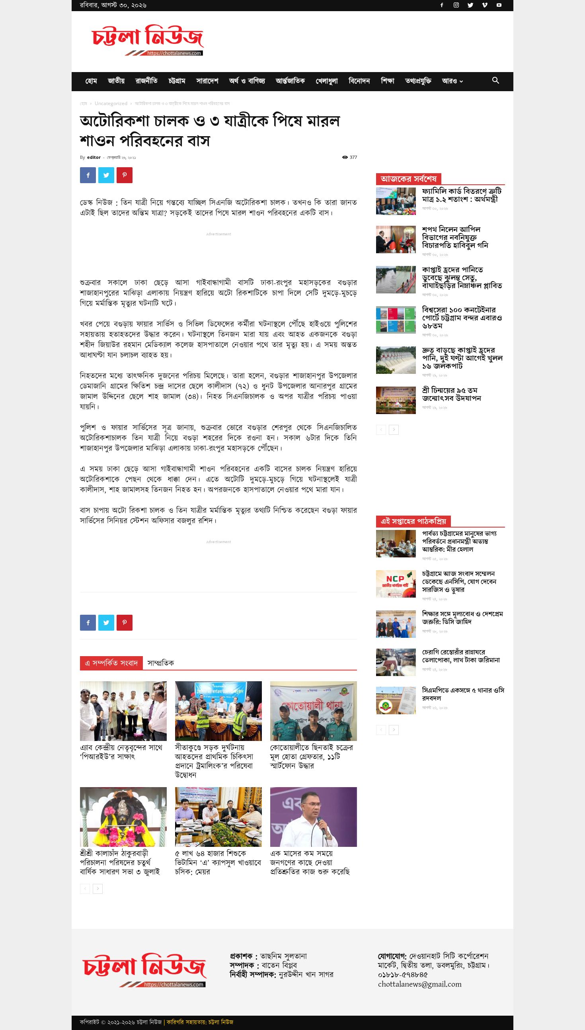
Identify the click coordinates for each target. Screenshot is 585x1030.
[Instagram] (456, 5)
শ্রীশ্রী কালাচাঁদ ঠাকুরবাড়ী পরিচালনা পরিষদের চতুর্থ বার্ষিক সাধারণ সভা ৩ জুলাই (120, 863)
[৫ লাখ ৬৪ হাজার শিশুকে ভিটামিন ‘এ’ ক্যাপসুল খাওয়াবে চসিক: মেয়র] (218, 817)
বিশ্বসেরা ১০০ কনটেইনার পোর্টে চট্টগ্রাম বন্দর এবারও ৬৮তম (462, 318)
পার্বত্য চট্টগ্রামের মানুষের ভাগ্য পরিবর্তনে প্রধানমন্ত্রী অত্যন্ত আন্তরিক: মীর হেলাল (459, 542)
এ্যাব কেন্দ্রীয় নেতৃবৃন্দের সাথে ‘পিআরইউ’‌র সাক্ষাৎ (121, 753)
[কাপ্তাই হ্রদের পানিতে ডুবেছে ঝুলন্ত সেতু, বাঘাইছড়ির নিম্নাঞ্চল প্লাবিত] (396, 279)
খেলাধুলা (327, 81)
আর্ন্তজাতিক (290, 81)
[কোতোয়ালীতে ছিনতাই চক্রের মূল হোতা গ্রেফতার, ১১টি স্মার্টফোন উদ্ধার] (313, 711)
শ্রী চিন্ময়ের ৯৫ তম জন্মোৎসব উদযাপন (451, 394)
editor (94, 157)
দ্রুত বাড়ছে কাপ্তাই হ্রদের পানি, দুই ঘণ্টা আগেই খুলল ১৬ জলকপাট (462, 358)
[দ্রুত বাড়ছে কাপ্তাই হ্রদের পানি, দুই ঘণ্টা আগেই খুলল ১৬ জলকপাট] (396, 360)
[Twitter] (470, 5)
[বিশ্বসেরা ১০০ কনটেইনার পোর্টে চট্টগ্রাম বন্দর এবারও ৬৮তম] (396, 320)
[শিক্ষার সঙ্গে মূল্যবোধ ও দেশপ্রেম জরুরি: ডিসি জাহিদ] (396, 624)
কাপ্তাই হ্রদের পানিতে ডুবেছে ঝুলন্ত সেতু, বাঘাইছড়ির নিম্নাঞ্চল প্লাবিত (462, 277)
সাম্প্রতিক (161, 663)
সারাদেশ (207, 81)
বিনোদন (359, 81)
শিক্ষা (387, 81)
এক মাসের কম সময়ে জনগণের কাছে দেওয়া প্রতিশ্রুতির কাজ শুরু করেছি (310, 863)
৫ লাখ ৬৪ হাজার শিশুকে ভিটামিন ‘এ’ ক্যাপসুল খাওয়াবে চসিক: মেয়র (218, 863)
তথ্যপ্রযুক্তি (418, 81)
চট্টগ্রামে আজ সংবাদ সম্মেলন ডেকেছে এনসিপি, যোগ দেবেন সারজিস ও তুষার (459, 582)
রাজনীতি (147, 81)
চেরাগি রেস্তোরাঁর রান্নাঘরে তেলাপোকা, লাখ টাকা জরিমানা (461, 656)
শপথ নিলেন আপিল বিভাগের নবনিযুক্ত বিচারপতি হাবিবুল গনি (455, 237)
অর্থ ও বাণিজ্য (247, 81)
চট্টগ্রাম (177, 81)
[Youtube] (499, 5)
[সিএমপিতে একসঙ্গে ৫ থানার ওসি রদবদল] (396, 700)
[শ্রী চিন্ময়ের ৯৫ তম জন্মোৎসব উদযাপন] (396, 400)
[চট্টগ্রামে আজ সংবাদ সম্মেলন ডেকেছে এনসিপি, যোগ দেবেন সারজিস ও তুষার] (396, 584)
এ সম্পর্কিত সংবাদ (111, 663)
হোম (91, 81)
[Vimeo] (485, 5)
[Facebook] (442, 5)
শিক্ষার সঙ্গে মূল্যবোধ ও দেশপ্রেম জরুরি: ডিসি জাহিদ (462, 618)
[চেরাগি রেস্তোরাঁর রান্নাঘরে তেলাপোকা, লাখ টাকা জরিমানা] (396, 662)
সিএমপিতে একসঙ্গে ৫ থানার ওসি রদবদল (463, 695)
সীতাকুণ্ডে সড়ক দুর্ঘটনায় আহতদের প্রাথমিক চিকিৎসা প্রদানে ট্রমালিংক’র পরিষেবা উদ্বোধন (214, 762)
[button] (495, 82)
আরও (450, 81)
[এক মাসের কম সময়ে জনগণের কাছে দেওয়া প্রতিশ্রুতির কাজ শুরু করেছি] (313, 817)
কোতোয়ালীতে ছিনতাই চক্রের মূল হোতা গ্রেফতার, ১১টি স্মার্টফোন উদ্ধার (311, 757)
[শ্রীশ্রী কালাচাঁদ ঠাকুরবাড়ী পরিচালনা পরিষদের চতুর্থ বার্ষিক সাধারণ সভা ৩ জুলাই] (123, 817)
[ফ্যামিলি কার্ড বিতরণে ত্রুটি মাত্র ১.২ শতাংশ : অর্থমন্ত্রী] (396, 201)
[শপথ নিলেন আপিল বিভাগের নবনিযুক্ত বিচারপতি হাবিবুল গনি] (396, 239)
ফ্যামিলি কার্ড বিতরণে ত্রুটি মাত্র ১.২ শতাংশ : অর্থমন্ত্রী (461, 195)
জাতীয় (116, 81)
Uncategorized (111, 103)
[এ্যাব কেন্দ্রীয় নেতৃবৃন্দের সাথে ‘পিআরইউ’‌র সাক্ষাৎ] (123, 711)
